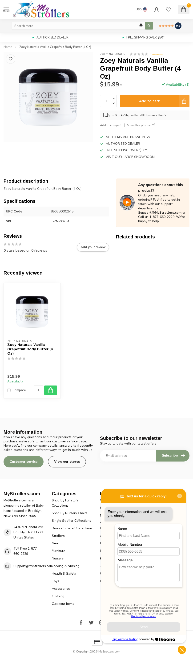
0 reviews (156, 54)
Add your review (92, 247)
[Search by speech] (141, 25)
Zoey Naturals (112, 54)
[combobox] (78, 26)
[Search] (149, 26)
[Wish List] (168, 9)
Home (8, 47)
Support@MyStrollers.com (159, 212)
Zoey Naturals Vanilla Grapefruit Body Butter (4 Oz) (55, 47)
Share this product (139, 125)
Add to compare (111, 125)
